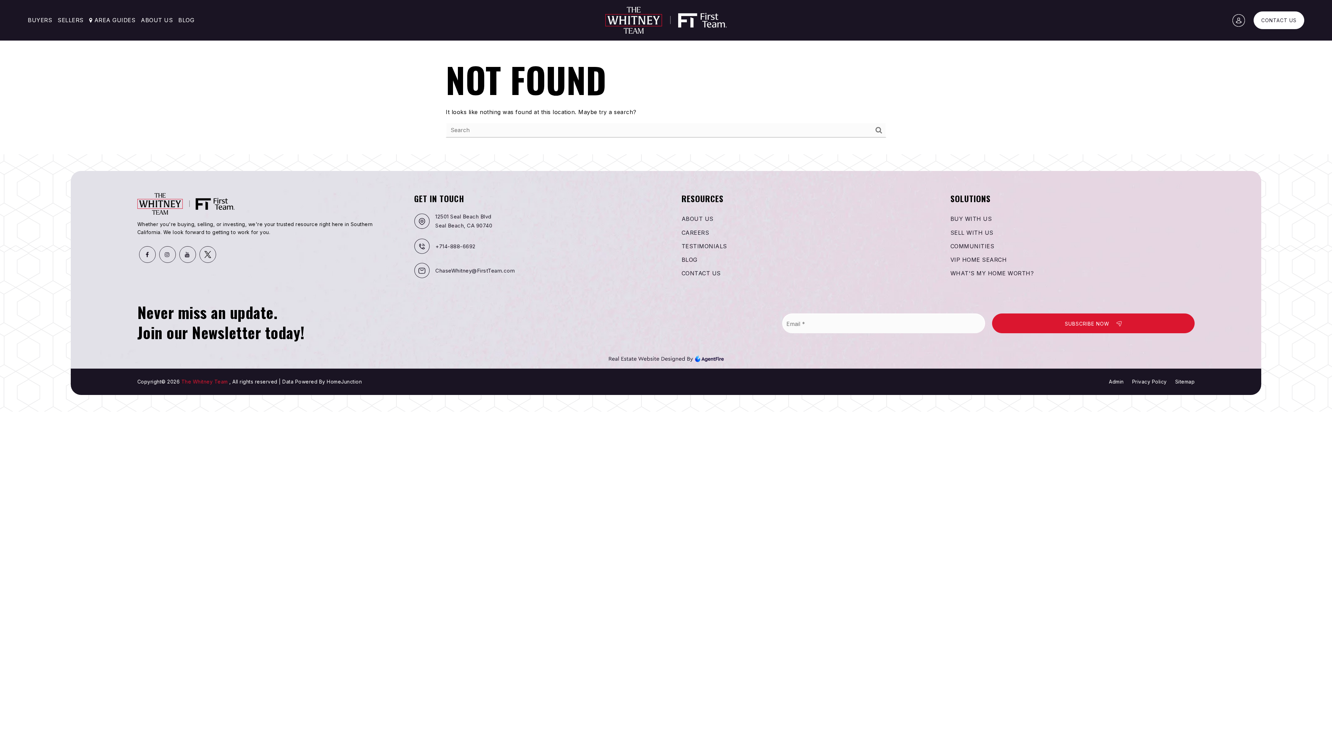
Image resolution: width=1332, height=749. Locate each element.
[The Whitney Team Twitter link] (207, 254)
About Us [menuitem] (157, 20)
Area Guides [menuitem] (113, 20)
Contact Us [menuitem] (701, 273)
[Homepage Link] (666, 19)
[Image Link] (666, 358)
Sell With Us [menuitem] (971, 232)
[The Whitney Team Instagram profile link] (167, 254)
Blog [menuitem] (186, 20)
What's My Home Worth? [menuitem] (992, 273)
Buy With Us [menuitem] (971, 218)
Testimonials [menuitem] (704, 246)
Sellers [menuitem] (71, 20)
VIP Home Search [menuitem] (978, 259)
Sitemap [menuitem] (1185, 382)
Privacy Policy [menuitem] (1149, 382)
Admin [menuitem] (1116, 382)
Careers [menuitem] (695, 232)
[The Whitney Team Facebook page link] (147, 254)
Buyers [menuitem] (40, 20)
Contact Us (1279, 20)
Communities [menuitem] (972, 246)
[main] (666, 77)
